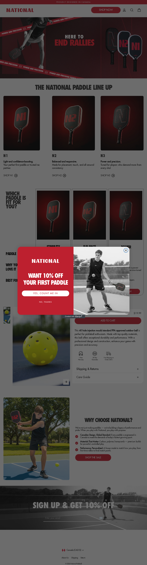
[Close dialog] (126, 250)
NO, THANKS (45, 302)
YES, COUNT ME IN (45, 293)
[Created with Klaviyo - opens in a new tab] (73, 316)
